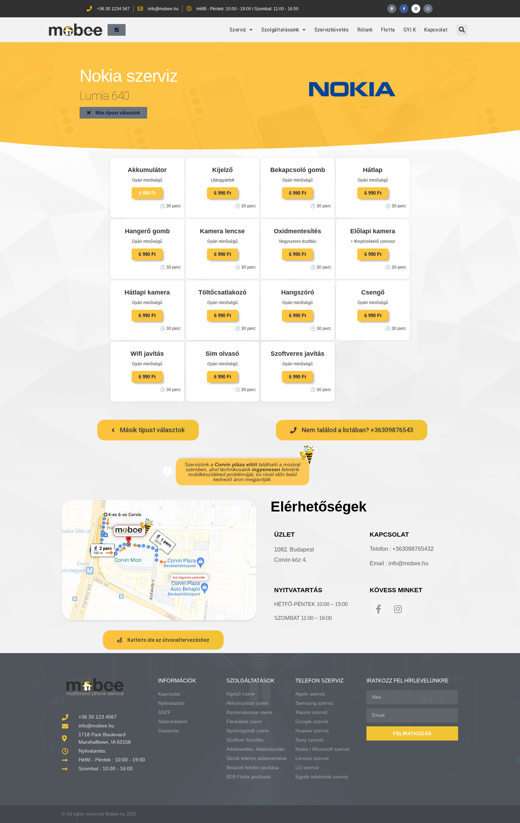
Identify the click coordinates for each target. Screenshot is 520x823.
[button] (461, 29)
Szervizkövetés (331, 30)
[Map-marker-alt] (391, 8)
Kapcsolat (435, 30)
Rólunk (364, 30)
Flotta (388, 30)
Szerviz (237, 30)
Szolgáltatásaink (280, 30)
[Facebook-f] (403, 8)
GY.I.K (409, 30)
